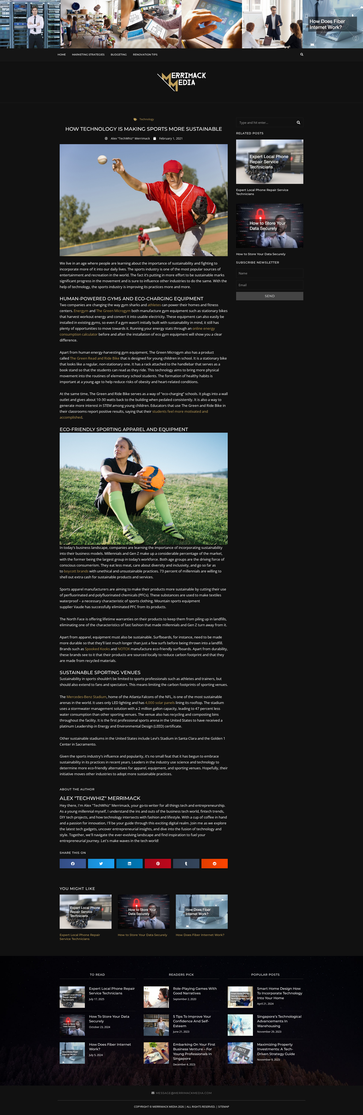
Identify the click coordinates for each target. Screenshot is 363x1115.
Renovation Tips (145, 54)
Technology (146, 119)
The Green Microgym (113, 310)
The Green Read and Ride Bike (95, 358)
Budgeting (119, 54)
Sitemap (223, 1106)
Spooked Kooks (97, 648)
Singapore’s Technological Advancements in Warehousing (279, 1021)
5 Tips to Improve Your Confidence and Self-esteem (192, 1021)
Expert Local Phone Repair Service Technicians (80, 937)
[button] (301, 54)
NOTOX (124, 648)
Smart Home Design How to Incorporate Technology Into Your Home (279, 993)
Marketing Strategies (88, 54)
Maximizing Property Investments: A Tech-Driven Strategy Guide (276, 1049)
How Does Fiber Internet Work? (200, 935)
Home (62, 54)
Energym (81, 310)
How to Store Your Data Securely (142, 935)
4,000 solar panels (160, 702)
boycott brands (76, 571)
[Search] (298, 122)
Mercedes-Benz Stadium (87, 696)
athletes (154, 304)
